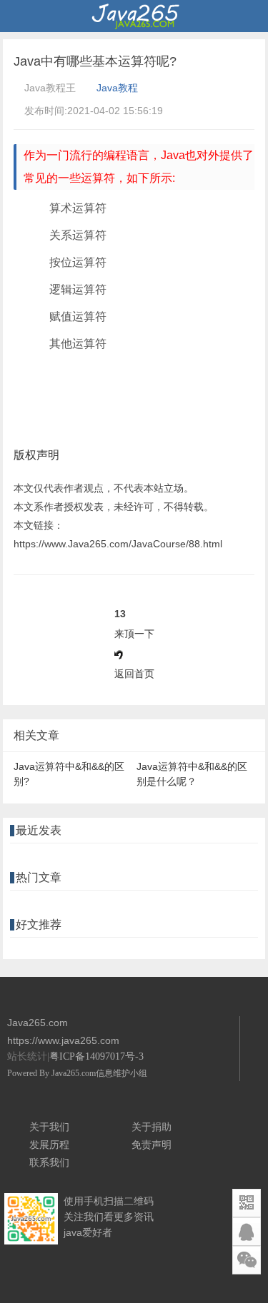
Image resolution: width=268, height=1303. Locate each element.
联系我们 (49, 1162)
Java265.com (73, 1073)
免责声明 (151, 1144)
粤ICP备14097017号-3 (96, 1056)
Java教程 (117, 87)
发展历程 (49, 1144)
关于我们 (49, 1126)
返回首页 (134, 673)
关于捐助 (151, 1126)
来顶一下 (134, 633)
